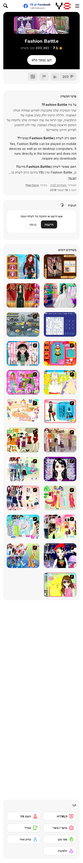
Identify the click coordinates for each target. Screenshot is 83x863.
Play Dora (32, 185)
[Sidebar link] (77, 6)
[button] (72, 178)
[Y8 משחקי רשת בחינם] (63, 6)
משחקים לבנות (58, 185)
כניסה (33, 224)
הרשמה (49, 224)
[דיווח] (44, 77)
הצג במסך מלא (42, 60)
